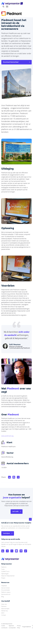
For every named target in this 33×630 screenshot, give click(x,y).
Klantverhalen (5, 608)
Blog (2, 596)
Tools (2, 569)
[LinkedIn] (9, 477)
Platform (3, 567)
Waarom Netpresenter (8, 576)
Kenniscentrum (5, 594)
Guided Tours (5, 571)
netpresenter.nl (12, 3)
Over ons (4, 604)
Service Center (5, 588)
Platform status (5, 592)
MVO (2, 613)
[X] (18, 477)
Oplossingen (5, 573)
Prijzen (3, 578)
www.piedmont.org (7, 436)
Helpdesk (4, 586)
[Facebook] (13, 477)
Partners (3, 606)
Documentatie (5, 590)
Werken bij (4, 611)
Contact (3, 615)
